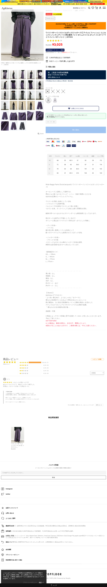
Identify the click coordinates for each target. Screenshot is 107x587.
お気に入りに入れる (77, 108)
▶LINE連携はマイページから (56, 117)
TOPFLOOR (53, 574)
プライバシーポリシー (30, 582)
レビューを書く (97, 359)
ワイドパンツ (50, 18)
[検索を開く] (89, 7)
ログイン (83, 8)
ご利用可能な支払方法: (53, 139)
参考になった (99, 405)
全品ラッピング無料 (62, 61)
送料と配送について (54, 77)
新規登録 (75, 8)
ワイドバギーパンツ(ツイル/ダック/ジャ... (17, 445)
